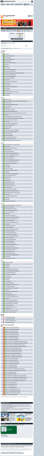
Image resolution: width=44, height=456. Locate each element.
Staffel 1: (2, 52)
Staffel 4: (2, 203)
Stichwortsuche (13, 452)
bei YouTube (4, 434)
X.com (9, 446)
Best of (2, 326)
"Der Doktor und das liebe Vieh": (16, 405)
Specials (2, 315)
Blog (31, 445)
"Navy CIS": (12, 409)
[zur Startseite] (8, 1)
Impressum (3, 445)
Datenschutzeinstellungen (25, 445)
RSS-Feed (13, 446)
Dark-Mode (22, 446)
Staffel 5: (2, 260)
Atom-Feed (17, 446)
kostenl (10, 28)
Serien (17, 452)
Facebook (2, 446)
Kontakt (6, 445)
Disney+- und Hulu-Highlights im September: (17, 407)
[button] (29, 16)
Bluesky (6, 446)
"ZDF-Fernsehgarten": (16, 408)
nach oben (3, 452)
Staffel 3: (2, 143)
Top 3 (25, 30)
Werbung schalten (12, 445)
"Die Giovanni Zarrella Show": (16, 404)
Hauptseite (8, 452)
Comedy (20, 452)
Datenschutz (18, 445)
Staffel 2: (2, 97)
